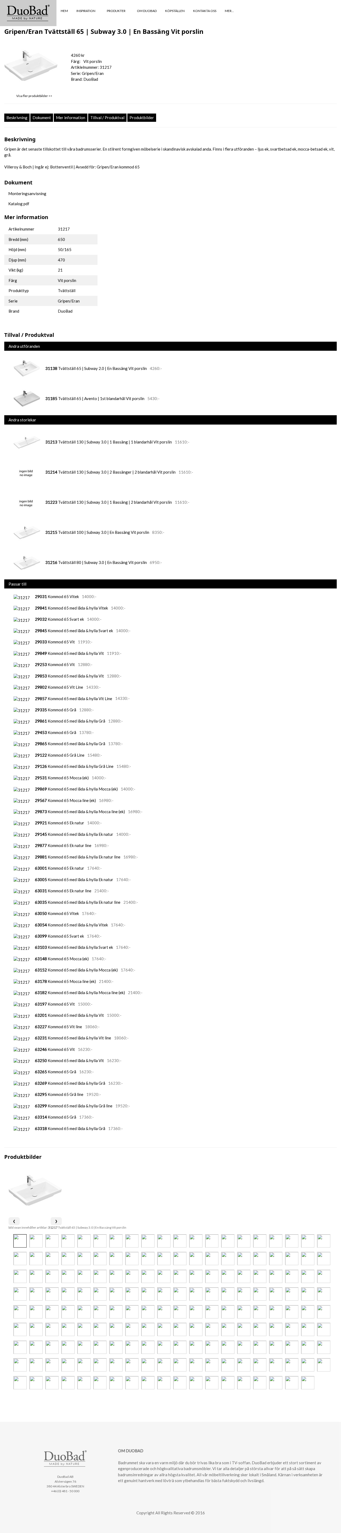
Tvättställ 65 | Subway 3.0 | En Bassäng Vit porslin (87, 1227)
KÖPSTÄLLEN (175, 11)
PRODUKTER (116, 11)
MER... (229, 11)
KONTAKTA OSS (204, 11)
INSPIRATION (86, 11)
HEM (64, 11)
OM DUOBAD (147, 11)
